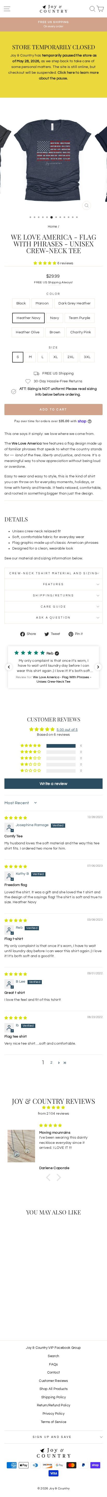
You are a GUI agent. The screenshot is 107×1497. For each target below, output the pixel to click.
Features (53, 584)
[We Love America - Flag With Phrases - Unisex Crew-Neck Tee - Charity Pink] (29, 1315)
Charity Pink (80, 332)
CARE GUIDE (53, 606)
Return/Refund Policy (53, 1405)
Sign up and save (52, 1437)
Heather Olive (28, 332)
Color (53, 293)
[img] (15, 818)
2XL (71, 357)
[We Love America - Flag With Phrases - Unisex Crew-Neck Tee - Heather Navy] (26, 1310)
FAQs (53, 1364)
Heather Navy (28, 318)
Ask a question (53, 617)
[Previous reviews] (8, 667)
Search (53, 1356)
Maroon (42, 303)
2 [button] (51, 1062)
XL (56, 357)
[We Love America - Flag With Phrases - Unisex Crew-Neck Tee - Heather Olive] (17, 1315)
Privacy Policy (53, 1413)
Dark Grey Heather (74, 303)
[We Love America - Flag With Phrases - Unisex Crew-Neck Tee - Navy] (32, 1310)
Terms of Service (53, 1422)
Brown (55, 332)
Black (21, 303)
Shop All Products (53, 1389)
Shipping (54, 282)
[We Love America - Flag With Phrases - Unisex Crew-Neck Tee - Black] (8, 1310)
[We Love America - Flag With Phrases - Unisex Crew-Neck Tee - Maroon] (14, 1310)
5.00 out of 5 (67, 730)
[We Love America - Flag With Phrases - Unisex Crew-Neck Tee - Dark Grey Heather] (20, 1310)
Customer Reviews (53, 1381)
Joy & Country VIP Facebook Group (53, 1348)
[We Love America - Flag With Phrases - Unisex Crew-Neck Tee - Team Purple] (38, 1310)
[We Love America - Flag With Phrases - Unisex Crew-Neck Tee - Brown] (23, 1315)
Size (53, 347)
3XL (87, 357)
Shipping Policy (53, 1397)
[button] (45, 263)
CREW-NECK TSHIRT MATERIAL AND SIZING (53, 573)
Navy (54, 318)
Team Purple (79, 318)
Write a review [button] (53, 784)
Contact (53, 1372)
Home (52, 226)
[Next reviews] (98, 667)
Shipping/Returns (53, 595)
